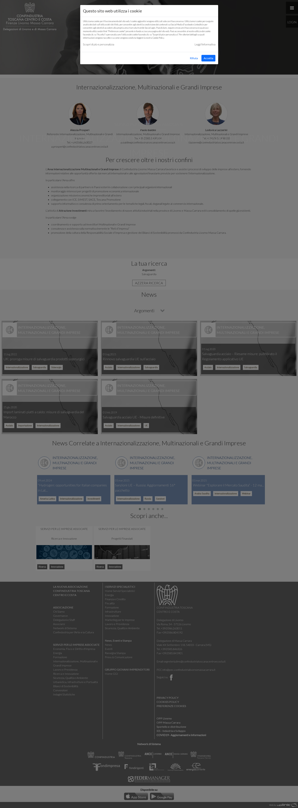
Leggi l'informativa (205, 44)
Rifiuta (194, 58)
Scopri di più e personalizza (98, 44)
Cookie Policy (158, 37)
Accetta (208, 58)
